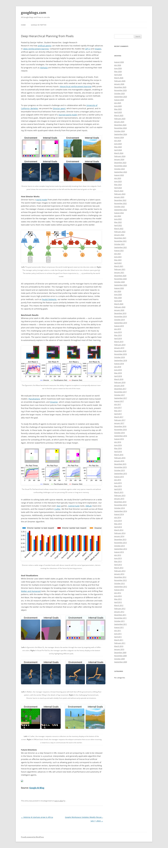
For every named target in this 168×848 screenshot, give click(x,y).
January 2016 (119, 461)
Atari (59, 506)
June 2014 (118, 520)
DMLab (89, 506)
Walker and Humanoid (31, 591)
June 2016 (118, 445)
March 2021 (118, 266)
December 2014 (120, 502)
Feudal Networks (49, 299)
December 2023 (120, 162)
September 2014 (120, 511)
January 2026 (119, 84)
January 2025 (119, 122)
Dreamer (54, 402)
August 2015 (119, 476)
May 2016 (118, 448)
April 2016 (118, 451)
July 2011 (117, 630)
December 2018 (120, 351)
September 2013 (120, 549)
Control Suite (74, 506)
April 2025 (118, 112)
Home (23, 25)
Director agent (59, 108)
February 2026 (119, 81)
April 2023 (118, 187)
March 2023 (118, 191)
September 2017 (120, 398)
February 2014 (119, 533)
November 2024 (120, 128)
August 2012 (119, 589)
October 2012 (119, 583)
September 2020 (120, 285)
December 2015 (120, 464)
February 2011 (119, 643)
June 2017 (118, 407)
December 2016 (120, 426)
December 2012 (120, 577)
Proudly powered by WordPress (32, 837)
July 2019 (117, 329)
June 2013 (118, 558)
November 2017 (120, 392)
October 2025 (119, 93)
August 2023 (119, 175)
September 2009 (120, 662)
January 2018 (119, 385)
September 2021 (120, 247)
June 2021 (118, 257)
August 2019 (119, 326)
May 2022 (118, 222)
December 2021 (120, 238)
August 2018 (119, 363)
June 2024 (118, 144)
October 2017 (119, 395)
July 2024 (117, 140)
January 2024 (119, 159)
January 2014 (119, 536)
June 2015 (118, 483)
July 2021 (117, 253)
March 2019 (118, 341)
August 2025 (119, 100)
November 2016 (120, 429)
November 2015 (120, 467)
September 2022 (120, 209)
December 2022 (120, 200)
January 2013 (119, 574)
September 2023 (120, 172)
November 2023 (120, 165)
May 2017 (118, 410)
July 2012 (117, 593)
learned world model (68, 114)
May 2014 (118, 524)
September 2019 (120, 323)
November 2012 (120, 580)
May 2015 (118, 486)
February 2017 (119, 420)
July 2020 (117, 291)
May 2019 (118, 335)
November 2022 (120, 203)
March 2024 (118, 153)
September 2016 (120, 436)
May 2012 (118, 599)
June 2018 (118, 370)
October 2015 (119, 470)
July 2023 (117, 178)
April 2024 (118, 150)
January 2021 (119, 272)
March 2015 (118, 492)
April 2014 (118, 527)
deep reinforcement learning (36, 49)
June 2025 (118, 106)
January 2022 (119, 235)
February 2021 (119, 269)
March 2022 (118, 228)
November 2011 (120, 618)
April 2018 (118, 376)
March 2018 (118, 379)
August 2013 (119, 552)
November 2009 (120, 655)
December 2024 (120, 125)
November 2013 (120, 542)
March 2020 (118, 304)
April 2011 (118, 637)
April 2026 (118, 74)
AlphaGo (44, 67)
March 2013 (118, 568)
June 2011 (118, 633)
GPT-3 (87, 49)
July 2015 (117, 480)
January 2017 (119, 423)
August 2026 (119, 62)
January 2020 (119, 310)
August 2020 (119, 288)
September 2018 (120, 360)
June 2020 (118, 294)
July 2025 (117, 103)
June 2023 (118, 181)
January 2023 (119, 197)
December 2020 (120, 275)
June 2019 (118, 332)
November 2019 (120, 316)
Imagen (98, 49)
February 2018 (119, 382)
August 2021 (119, 250)
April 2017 (118, 414)
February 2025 (119, 118)
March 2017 (118, 417)
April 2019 (118, 338)
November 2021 (120, 241)
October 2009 (119, 659)
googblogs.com (33, 12)
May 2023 (118, 184)
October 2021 (119, 244)
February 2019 (119, 345)
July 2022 (117, 216)
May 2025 (118, 109)
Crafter (57, 509)
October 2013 (119, 546)
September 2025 (120, 96)
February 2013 (119, 571)
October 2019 (119, 319)
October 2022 (119, 206)
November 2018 (120, 354)
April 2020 (118, 301)
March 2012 (118, 605)
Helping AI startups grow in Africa (37, 817)
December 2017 (120, 388)
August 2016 (119, 439)
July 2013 (117, 555)
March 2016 (118, 454)
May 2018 (118, 373)
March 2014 (118, 530)
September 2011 (120, 624)
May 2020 (118, 297)
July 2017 (117, 404)
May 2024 (118, 147)
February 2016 (119, 458)
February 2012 (119, 608)
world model (41, 199)
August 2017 (119, 401)
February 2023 (119, 194)
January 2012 (119, 611)
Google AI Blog (36, 787)
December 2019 (120, 313)
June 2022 (118, 219)
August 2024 (119, 137)
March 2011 (118, 640)
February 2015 (119, 495)
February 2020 (119, 307)
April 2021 (118, 263)
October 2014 (119, 508)
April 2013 (118, 564)
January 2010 (119, 649)
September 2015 (120, 473)
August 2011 (119, 627)
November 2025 (120, 90)
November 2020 (120, 279)
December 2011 (120, 615)
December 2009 (120, 652)
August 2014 (119, 514)
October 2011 (119, 621)
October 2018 (119, 357)
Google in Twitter (38, 25)
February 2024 (119, 156)
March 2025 (118, 115)
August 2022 (119, 213)
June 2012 (118, 596)
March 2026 (118, 78)
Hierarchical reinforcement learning (75, 86)
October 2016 (119, 432)
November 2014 (120, 505)
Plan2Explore (34, 399)
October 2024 (119, 131)
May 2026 (118, 71)
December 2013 (120, 539)
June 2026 (118, 68)
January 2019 (119, 348)
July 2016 (117, 442)
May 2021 (118, 260)
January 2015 (119, 498)
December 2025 (120, 87)
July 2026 (117, 65)
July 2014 (117, 517)
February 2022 (119, 231)
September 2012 (120, 586)
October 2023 (119, 169)
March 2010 (118, 646)
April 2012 (118, 602)
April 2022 (118, 225)
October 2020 (119, 282)
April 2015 (118, 489)
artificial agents (44, 45)
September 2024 (120, 134)
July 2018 (117, 367)
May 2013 (118, 561)
